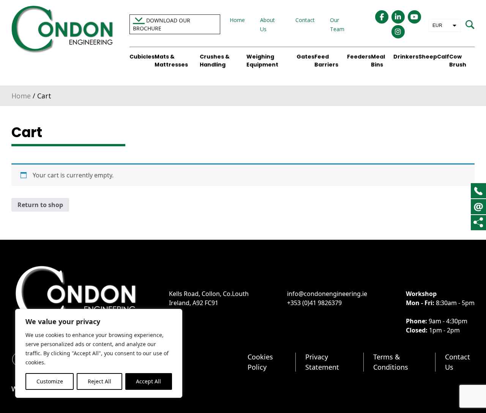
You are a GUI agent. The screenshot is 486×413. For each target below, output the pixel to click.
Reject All (99, 381)
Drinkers (405, 56)
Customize (49, 381)
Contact (305, 20)
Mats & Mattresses (171, 60)
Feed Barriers (326, 60)
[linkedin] (398, 17)
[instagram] (398, 31)
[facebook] (381, 17)
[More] (478, 222)
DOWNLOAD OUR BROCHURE (161, 24)
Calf (443, 56)
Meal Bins (378, 60)
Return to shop (40, 205)
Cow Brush (457, 60)
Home (237, 20)
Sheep (427, 56)
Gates (305, 56)
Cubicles (142, 56)
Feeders (359, 56)
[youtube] (414, 17)
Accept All (148, 381)
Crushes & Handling (215, 60)
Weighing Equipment (262, 60)
